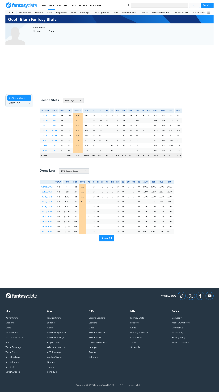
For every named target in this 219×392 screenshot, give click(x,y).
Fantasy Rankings (55, 337)
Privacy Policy (178, 337)
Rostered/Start (129, 12)
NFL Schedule (12, 362)
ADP (116, 12)
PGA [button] (74, 5)
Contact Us (177, 327)
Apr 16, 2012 (47, 186)
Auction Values (199, 12)
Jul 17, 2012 (46, 231)
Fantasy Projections (56, 332)
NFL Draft (10, 367)
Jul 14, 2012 (47, 216)
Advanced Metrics (160, 12)
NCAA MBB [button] (96, 5)
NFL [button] (44, 5)
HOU (54, 130)
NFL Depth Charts (14, 337)
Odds (49, 12)
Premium (207, 5)
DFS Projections (180, 12)
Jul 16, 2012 (47, 226)
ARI (54, 145)
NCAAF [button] (83, 5)
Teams (50, 367)
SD (54, 115)
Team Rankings (13, 347)
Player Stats (11, 318)
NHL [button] (66, 5)
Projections (61, 12)
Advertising (177, 332)
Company (177, 318)
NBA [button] (59, 5)
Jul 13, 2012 (47, 211)
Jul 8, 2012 (47, 206)
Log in (194, 5)
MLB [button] (51, 5)
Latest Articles (12, 371)
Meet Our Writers (181, 322)
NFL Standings (12, 357)
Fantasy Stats (25, 12)
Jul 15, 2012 (47, 221)
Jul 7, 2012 (47, 201)
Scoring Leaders (97, 318)
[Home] (21, 5)
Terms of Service (180, 342)
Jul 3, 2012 (47, 191)
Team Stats (11, 352)
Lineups (144, 12)
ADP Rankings (54, 352)
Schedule (52, 371)
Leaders (39, 12)
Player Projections (97, 332)
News (73, 12)
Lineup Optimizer (101, 12)
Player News (11, 332)
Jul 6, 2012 (47, 196)
